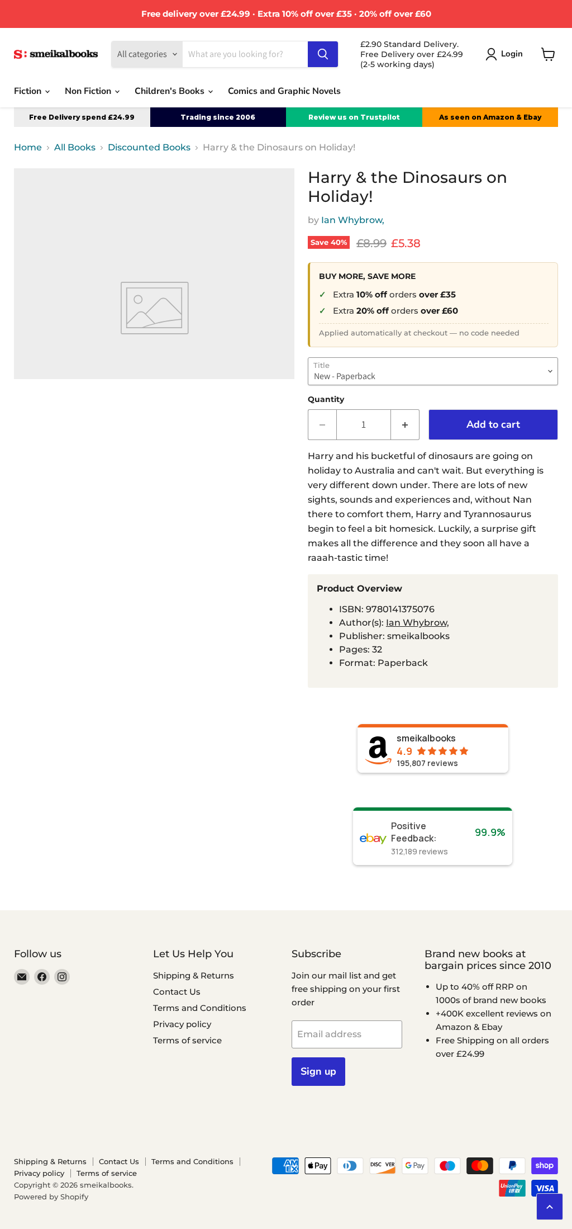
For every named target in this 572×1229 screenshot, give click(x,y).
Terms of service (187, 1040)
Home (28, 148)
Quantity (326, 399)
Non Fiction (89, 91)
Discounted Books (149, 148)
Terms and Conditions (199, 1008)
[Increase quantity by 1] (405, 424)
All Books (75, 148)
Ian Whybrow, (352, 220)
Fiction (29, 91)
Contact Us (177, 991)
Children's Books (171, 91)
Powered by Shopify (51, 1196)
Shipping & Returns (193, 975)
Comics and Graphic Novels (284, 91)
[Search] (323, 54)
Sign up (318, 1071)
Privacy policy (182, 1024)
